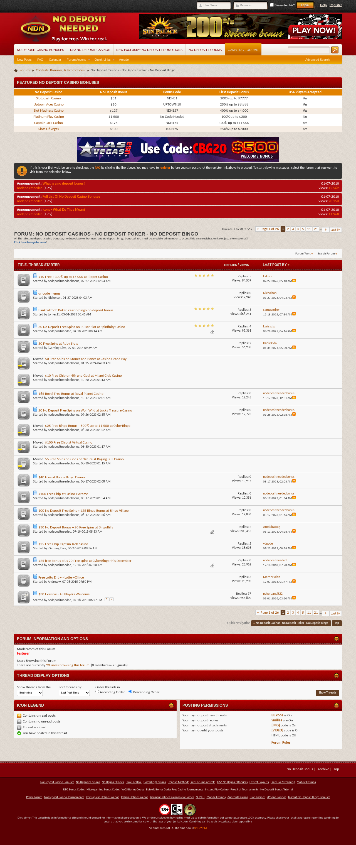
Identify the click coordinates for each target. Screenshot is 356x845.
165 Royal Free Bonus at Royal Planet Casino (70, 394)
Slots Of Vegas (48, 129)
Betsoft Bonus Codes (158, 789)
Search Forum (326, 253)
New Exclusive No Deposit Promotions (149, 50)
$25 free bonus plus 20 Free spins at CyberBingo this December (85, 561)
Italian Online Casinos (134, 797)
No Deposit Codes (113, 782)
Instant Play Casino (217, 789)
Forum (24, 70)
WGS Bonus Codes (133, 789)
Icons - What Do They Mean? (64, 210)
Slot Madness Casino (49, 110)
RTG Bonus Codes (74, 789)
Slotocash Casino (48, 98)
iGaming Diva (57, 348)
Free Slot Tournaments (244, 789)
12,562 (333, 188)
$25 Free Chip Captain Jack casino (63, 544)
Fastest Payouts (259, 782)
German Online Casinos (164, 797)
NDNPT (200, 797)
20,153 (333, 201)
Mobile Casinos (306, 782)
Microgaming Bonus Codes (103, 789)
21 (316, 229)
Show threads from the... (35, 687)
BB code (277, 715)
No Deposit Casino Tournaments (64, 797)
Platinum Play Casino (48, 117)
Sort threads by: (70, 687)
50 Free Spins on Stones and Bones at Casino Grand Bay (86, 359)
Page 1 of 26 (270, 229)
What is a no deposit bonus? (64, 183)
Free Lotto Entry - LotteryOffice (61, 577)
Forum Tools (303, 253)
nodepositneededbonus (63, 281)
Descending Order (146, 692)
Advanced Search (317, 59)
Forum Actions (76, 59)
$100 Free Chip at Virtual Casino (68, 442)
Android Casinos (238, 797)
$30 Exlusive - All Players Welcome (64, 594)
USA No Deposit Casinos (90, 50)
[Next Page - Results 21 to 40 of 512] (325, 229)
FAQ (40, 59)
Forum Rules (280, 742)
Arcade (124, 59)
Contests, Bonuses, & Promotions (60, 70)
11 (309, 229)
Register (336, 5)
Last (333, 230)
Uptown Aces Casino (49, 104)
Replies (230, 264)
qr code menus (49, 293)
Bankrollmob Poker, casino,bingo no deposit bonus (75, 310)
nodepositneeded (30, 188)
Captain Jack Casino (48, 123)
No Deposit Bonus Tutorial (276, 789)
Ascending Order (112, 692)
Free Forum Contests (202, 782)
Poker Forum (34, 797)
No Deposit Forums (205, 50)
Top (337, 623)
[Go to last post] (294, 281)
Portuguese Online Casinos (102, 797)
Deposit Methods (178, 782)
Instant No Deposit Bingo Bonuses (309, 797)
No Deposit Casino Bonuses (40, 50)
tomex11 (54, 314)
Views (244, 264)
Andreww (54, 582)
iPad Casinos (257, 797)
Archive (323, 769)
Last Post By (275, 265)
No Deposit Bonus (300, 769)
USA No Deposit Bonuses (232, 782)
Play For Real (134, 782)
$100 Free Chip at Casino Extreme (63, 494)
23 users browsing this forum (67, 665)
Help (323, 5)
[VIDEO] (277, 730)
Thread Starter (44, 265)
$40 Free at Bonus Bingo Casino (61, 477)
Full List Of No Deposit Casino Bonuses (71, 197)
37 (249, 594)
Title (22, 265)
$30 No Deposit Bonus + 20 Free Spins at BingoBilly (75, 527)
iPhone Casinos (276, 797)
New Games (186, 797)
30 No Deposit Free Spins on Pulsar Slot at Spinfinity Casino (81, 327)
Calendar (55, 59)
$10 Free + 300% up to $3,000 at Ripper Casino (73, 277)
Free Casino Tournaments (187, 789)
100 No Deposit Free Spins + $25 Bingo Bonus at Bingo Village (83, 511)
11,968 (333, 214)
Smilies (276, 720)
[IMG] (275, 725)
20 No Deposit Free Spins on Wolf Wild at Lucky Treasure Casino (85, 410)
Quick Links (103, 59)
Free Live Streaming (283, 782)
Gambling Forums (243, 50)
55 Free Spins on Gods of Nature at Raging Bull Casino (84, 459)
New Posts (24, 59)
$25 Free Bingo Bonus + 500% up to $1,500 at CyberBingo (87, 426)
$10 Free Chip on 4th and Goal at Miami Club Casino (83, 376)
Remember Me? (284, 5)
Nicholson (54, 298)
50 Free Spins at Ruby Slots (58, 344)
